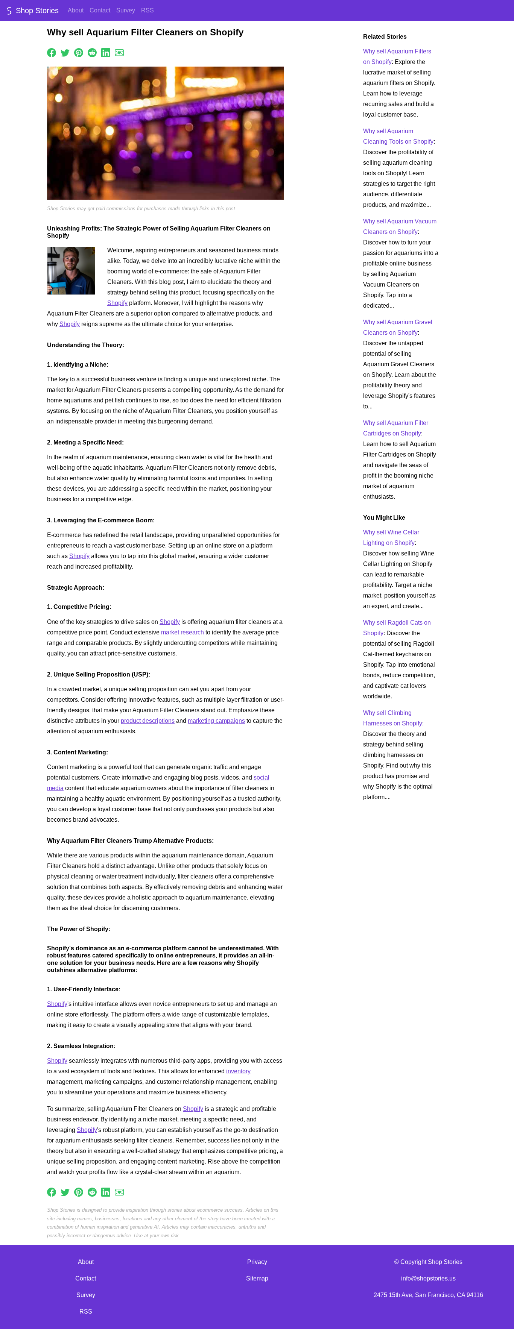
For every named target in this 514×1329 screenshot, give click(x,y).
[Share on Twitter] (65, 52)
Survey (125, 10)
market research (182, 632)
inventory (238, 1071)
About (76, 10)
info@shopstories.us (428, 1278)
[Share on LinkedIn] (105, 52)
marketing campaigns (216, 721)
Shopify (117, 303)
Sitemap (257, 1278)
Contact (100, 10)
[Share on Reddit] (92, 52)
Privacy (257, 1262)
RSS (147, 10)
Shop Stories (36, 10)
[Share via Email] (119, 52)
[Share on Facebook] (51, 52)
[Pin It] (78, 52)
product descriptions (148, 721)
